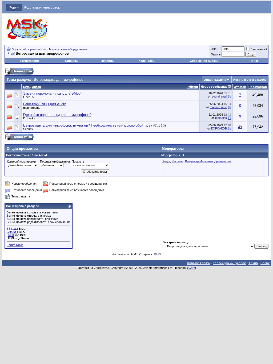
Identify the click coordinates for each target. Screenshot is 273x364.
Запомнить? (259, 49)
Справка (71, 60)
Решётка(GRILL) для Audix (44, 104)
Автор (36, 86)
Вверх (265, 263)
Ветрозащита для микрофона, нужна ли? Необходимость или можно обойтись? (87, 125)
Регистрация (29, 60)
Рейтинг (192, 86)
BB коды (12, 228)
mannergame (31, 107)
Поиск (254, 60)
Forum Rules (15, 244)
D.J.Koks (29, 118)
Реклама (177, 161)
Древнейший (222, 161)
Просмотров (257, 86)
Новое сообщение (214, 86)
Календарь (147, 60)
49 (240, 127)
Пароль (216, 54)
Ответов (240, 86)
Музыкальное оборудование (68, 49)
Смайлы (12, 231)
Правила (107, 60)
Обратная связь (198, 263)
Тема (26, 86)
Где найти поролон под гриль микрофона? (57, 115)
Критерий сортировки (21, 161)
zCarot (191, 267)
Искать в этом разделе (249, 79)
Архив (253, 263)
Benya (166, 161)
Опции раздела (215, 79)
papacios (221, 117)
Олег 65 (28, 97)
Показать (78, 161)
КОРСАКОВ (219, 128)
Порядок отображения (55, 161)
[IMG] (10, 235)
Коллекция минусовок (42, 7)
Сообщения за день (204, 60)
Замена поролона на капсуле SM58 (52, 93)
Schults (28, 129)
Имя (213, 48)
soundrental (219, 96)
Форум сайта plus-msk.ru (29, 49)
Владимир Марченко (199, 161)
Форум (14, 7)
